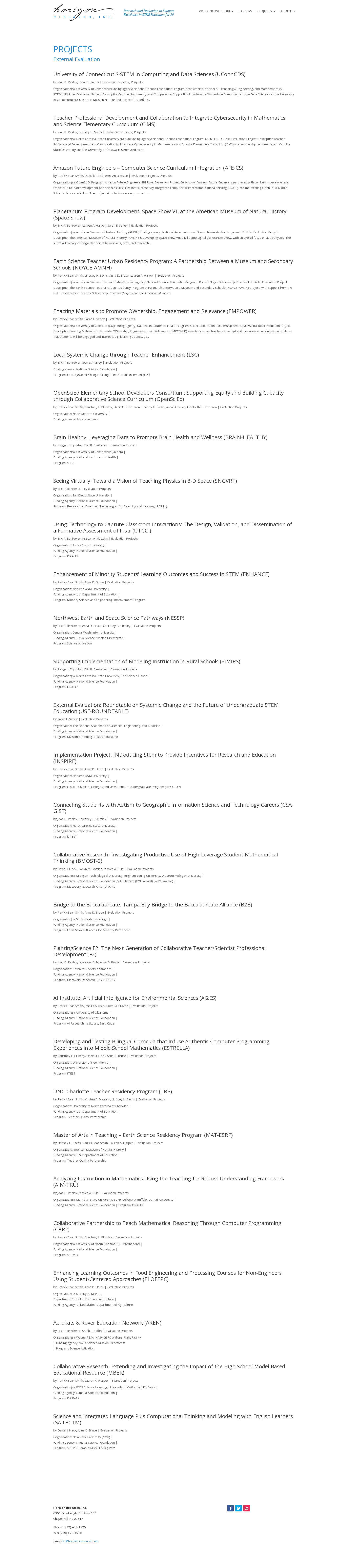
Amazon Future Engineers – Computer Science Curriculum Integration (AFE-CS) (148, 167)
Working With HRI (214, 11)
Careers (245, 11)
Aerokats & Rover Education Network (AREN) (107, 1322)
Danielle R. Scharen (98, 176)
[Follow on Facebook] (230, 1508)
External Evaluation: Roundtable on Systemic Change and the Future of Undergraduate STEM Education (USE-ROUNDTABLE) (166, 708)
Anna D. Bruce (119, 275)
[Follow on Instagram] (246, 1508)
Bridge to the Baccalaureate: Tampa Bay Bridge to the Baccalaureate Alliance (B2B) (152, 904)
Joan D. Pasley (67, 82)
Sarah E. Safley (89, 82)
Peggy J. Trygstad (70, 445)
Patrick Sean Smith (70, 176)
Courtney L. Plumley (98, 407)
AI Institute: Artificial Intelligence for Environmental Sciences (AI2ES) (134, 997)
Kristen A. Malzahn (95, 538)
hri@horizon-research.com (80, 1541)
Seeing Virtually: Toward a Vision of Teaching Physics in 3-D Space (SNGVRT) (145, 480)
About (286, 11)
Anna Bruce (120, 176)
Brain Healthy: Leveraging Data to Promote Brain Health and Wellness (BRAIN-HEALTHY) (160, 437)
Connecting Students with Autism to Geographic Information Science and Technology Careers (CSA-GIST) (173, 808)
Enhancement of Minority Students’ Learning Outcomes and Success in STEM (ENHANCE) (161, 574)
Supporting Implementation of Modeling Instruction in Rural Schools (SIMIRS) (146, 661)
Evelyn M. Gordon (90, 869)
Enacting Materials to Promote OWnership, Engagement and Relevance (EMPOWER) (154, 311)
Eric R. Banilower (69, 225)
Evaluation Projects (115, 82)
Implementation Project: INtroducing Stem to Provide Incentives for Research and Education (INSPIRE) (164, 758)
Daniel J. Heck (67, 869)
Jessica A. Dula (113, 869)
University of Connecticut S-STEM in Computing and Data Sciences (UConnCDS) (149, 74)
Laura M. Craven (117, 1006)
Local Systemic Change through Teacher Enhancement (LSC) (126, 354)
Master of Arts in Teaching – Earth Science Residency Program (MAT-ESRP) (143, 1134)
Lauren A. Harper (94, 225)
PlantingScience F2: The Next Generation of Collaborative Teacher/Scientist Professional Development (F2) (159, 951)
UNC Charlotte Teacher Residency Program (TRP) (112, 1091)
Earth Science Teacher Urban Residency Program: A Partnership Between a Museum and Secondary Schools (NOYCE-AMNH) (173, 264)
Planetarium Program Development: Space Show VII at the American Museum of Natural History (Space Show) (169, 214)
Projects (264, 11)
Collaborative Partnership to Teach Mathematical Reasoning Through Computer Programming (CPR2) (167, 1226)
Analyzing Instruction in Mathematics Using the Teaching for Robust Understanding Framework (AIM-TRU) (168, 1181)
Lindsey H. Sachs (90, 132)
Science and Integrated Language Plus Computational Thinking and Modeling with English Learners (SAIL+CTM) (173, 1419)
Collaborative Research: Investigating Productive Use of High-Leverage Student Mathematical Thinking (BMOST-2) (165, 857)
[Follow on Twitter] (238, 1508)
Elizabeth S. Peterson (202, 407)
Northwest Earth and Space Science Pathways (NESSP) (118, 617)
